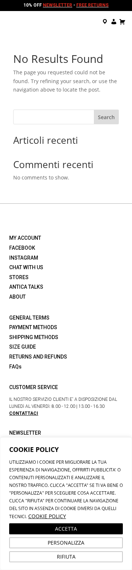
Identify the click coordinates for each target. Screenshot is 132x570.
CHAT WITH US (26, 267)
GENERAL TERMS (29, 318)
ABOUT (17, 297)
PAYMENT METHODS (33, 327)
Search (106, 117)
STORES (19, 277)
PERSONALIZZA (66, 542)
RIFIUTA (66, 556)
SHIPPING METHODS (33, 337)
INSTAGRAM (23, 258)
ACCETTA (66, 528)
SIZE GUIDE (22, 347)
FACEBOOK (22, 248)
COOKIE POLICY (47, 516)
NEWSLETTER (57, 5)
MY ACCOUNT (25, 238)
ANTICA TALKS (26, 287)
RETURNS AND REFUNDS (38, 357)
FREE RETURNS (92, 5)
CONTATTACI (23, 413)
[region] (66, 503)
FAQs (15, 367)
